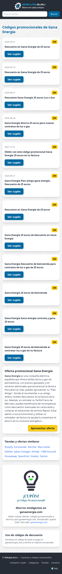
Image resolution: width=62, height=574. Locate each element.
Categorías (34, 562)
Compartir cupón (18, 562)
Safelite (9, 451)
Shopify (9, 447)
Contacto (55, 562)
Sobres (44, 456)
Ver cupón (14, 54)
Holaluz (35, 456)
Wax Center (44, 447)
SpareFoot (23, 456)
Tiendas (45, 562)
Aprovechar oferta (43, 428)
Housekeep (11, 456)
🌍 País (54, 568)
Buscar (54, 14)
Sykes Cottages (22, 451)
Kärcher (32, 447)
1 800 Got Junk (48, 451)
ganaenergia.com (38, 522)
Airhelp (35, 451)
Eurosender (20, 447)
